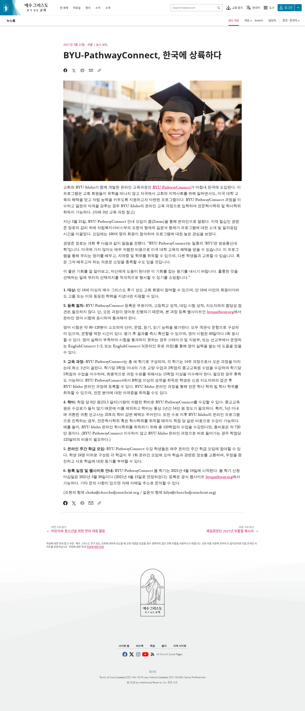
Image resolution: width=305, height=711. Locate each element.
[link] (65, 503)
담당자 (272, 20)
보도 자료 (233, 20)
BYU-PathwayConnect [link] (171, 187)
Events (259, 20)
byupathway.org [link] (220, 312)
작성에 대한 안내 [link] (95, 547)
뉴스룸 (11, 20)
